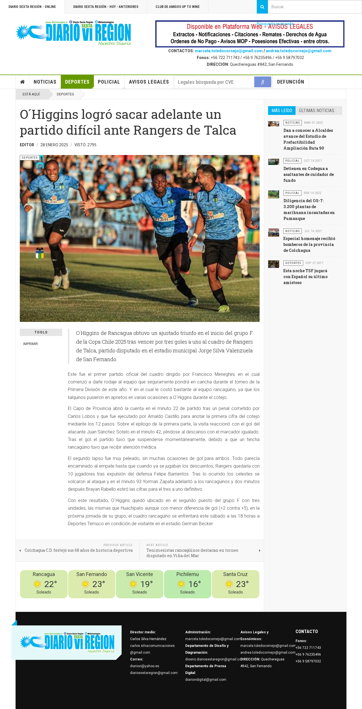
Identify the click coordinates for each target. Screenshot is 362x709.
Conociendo (160, 601)
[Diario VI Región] (74, 33)
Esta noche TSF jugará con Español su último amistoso (305, 276)
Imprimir (30, 344)
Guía (241, 601)
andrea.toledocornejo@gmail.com (298, 51)
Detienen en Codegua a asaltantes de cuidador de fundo (308, 174)
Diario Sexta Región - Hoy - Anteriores (105, 7)
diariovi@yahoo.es (144, 666)
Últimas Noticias (316, 110)
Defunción (290, 82)
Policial (109, 82)
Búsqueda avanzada (275, 23)
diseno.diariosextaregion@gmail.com (214, 659)
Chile (175, 601)
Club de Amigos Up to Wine (178, 7)
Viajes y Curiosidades (217, 601)
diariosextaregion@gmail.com (154, 673)
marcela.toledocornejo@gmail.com (229, 51)
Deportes (77, 82)
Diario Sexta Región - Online (32, 7)
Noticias (45, 82)
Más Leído (282, 110)
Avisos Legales (149, 82)
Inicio (22, 82)
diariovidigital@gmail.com (205, 680)
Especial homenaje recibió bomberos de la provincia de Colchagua (309, 244)
